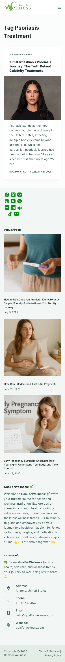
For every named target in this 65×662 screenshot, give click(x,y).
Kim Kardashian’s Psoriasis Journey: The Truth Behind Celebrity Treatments (30, 66)
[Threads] (7, 207)
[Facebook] (7, 194)
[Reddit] (19, 207)
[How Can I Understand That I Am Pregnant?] (32, 347)
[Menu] (59, 7)
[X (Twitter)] (13, 194)
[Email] (16, 214)
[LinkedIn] (13, 207)
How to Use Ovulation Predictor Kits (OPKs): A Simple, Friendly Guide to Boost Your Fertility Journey (31, 303)
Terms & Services (49, 651)
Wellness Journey (20, 54)
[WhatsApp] (19, 201)
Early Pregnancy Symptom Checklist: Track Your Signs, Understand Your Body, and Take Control (31, 464)
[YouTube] (13, 201)
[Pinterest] (7, 201)
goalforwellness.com (30, 627)
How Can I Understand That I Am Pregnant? (30, 384)
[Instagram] (19, 194)
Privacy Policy (52, 655)
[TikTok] (10, 214)
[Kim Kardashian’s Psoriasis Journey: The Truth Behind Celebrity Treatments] (32, 98)
